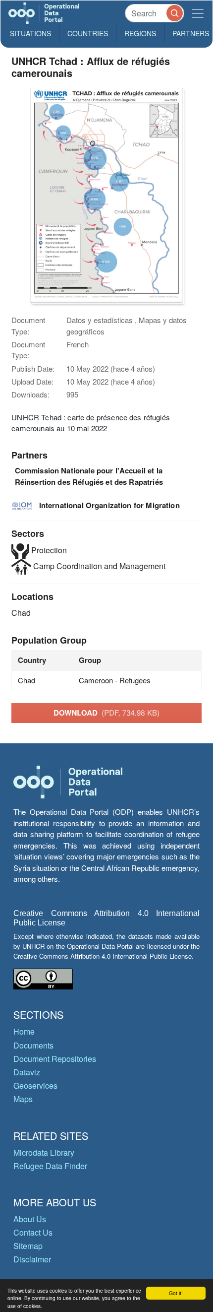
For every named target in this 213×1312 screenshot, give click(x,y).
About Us (29, 1219)
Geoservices (35, 1085)
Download (106, 712)
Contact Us (33, 1232)
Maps (23, 1099)
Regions (140, 33)
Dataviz (26, 1072)
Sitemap (28, 1245)
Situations (30, 33)
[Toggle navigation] (197, 13)
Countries (87, 33)
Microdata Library (43, 1152)
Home (24, 1031)
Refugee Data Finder (50, 1166)
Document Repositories (54, 1058)
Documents (33, 1045)
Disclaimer (32, 1259)
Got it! (176, 1293)
